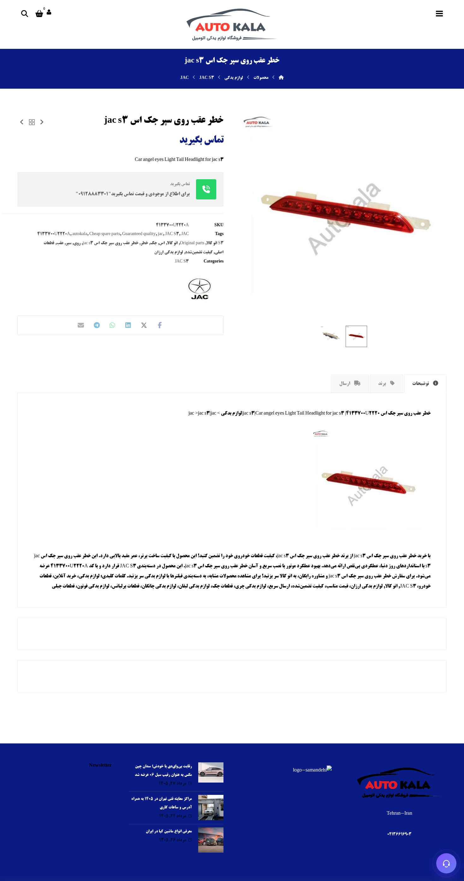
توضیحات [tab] (421, 384)
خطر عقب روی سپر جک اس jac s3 (110, 243)
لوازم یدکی (155, 576)
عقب (60, 243)
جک (153, 243)
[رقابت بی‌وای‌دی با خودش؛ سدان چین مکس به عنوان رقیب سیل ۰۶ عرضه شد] (210, 775)
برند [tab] (382, 384)
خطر (144, 243)
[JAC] (199, 288)
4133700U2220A (53, 234)
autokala (79, 234)
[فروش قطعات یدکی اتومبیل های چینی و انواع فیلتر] (232, 24)
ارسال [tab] (345, 384)
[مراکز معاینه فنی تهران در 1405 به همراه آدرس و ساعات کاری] (210, 807)
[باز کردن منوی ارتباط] (446, 863)
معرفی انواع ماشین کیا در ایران (169, 832)
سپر (68, 243)
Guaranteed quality (139, 234)
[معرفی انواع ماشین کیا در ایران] (210, 840)
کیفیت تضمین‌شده (198, 252)
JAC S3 (172, 234)
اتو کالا (172, 243)
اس (162, 243)
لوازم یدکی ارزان (168, 252)
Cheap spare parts (104, 234)
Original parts (192, 243)
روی (77, 243)
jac (160, 234)
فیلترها (176, 576)
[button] (439, 13)
